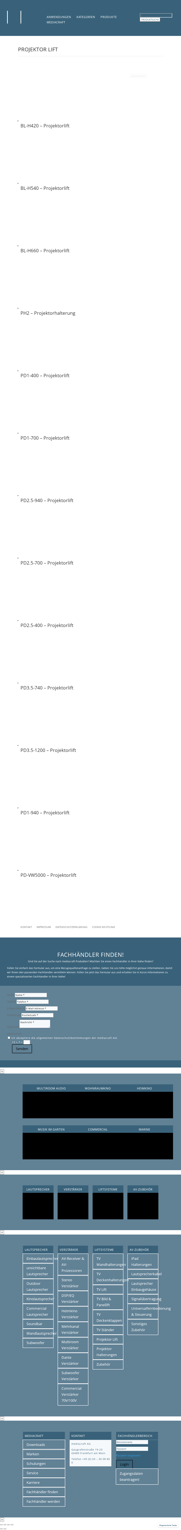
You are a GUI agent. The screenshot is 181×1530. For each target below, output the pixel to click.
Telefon (11, 1001)
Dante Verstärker (70, 1360)
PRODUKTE (109, 17)
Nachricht (13, 1027)
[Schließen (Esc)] (12, 1524)
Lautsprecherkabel (144, 1274)
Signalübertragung (144, 1298)
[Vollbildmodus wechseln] (5, 1524)
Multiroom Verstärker (70, 1344)
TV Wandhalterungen (110, 1261)
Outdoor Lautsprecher (37, 1286)
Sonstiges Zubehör (139, 1326)
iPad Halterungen (141, 1261)
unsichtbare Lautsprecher (37, 1271)
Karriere (33, 1482)
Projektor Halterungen (107, 1351)
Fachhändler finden (42, 1491)
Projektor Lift (107, 1339)
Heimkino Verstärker (70, 1313)
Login (124, 1464)
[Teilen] (8, 1524)
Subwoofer (35, 1342)
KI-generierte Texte (168, 1525)
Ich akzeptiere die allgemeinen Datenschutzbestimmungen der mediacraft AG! (64, 1038)
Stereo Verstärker (70, 1283)
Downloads (36, 1444)
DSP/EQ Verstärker (70, 1298)
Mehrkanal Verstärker (70, 1329)
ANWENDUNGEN (59, 17)
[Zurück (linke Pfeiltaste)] (1, 1528)
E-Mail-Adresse (16, 1008)
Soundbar (34, 1323)
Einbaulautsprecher (40, 1258)
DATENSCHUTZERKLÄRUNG (71, 927)
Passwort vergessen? (128, 1455)
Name (10, 995)
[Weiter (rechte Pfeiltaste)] (5, 1528)
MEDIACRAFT (56, 22)
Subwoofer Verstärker (70, 1375)
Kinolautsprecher (40, 1298)
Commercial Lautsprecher (37, 1311)
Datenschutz (14, 1033)
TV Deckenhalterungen (110, 1277)
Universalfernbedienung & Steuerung (144, 1311)
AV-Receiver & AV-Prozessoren (73, 1264)
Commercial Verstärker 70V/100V (71, 1394)
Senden (22, 1048)
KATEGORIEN (86, 17)
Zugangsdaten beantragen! (131, 1476)
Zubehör (103, 1364)
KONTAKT (26, 927)
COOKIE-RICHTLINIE (103, 927)
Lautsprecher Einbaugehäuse (143, 1286)
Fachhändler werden (43, 1501)
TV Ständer (105, 1329)
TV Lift (102, 1289)
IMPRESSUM (44, 927)
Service (32, 1473)
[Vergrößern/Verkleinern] (1, 1524)
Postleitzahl (14, 1015)
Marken (33, 1454)
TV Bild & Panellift (104, 1301)
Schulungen (36, 1463)
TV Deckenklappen (109, 1317)
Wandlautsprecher (40, 1333)
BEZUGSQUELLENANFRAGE (90, 909)
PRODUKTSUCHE (150, 19)
